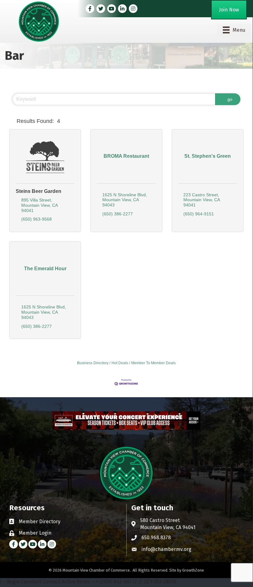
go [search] (229, 99)
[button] (11, 121)
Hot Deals (120, 363)
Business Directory (92, 363)
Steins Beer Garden (38, 191)
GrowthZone (193, 570)
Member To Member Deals (153, 363)
